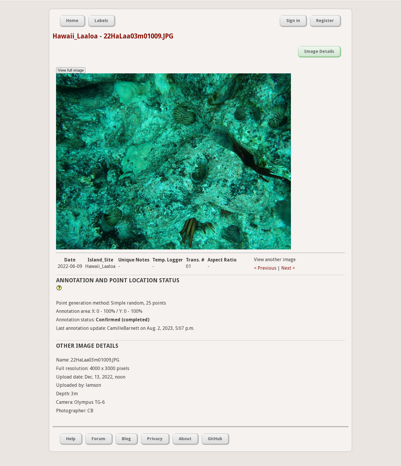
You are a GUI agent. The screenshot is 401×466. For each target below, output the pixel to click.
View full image (71, 70)
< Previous (265, 268)
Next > (288, 268)
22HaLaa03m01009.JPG (138, 36)
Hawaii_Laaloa (75, 36)
